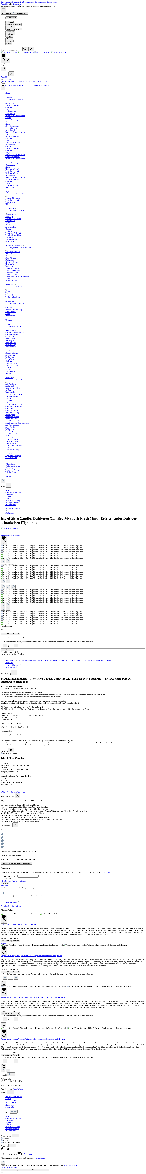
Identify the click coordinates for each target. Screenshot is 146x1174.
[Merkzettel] (3, 66)
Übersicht (4, 81)
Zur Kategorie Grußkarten (14, 303)
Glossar (9, 43)
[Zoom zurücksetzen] (8, 587)
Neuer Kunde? (108, 872)
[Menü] (3, 9)
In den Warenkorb (7, 650)
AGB (7, 490)
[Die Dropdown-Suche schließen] (31, 49)
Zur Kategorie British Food (15, 287)
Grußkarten (10, 34)
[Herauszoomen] (3, 587)
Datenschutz (9, 494)
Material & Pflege (11, 1101)
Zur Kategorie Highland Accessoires (18, 194)
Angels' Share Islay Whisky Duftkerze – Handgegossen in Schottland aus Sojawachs (31, 956)
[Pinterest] (4, 1150)
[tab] (58, 660)
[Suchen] (25, 49)
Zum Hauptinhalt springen (10, 2)
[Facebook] (2, 1150)
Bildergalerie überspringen (10, 535)
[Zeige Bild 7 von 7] (15, 564)
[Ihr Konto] (3, 69)
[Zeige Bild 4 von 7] (9, 564)
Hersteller (9, 41)
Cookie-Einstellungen (13, 492)
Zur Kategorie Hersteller (14, 380)
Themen (9, 39)
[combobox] (11, 50)
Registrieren (17, 4)
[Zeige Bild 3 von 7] (6, 564)
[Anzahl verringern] (5, 645)
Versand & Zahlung (12, 501)
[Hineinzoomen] (13, 587)
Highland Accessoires (13, 24)
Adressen (25, 81)
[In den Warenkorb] (3, 983)
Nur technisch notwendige (10, 1170)
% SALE (9, 36)
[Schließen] (2, 584)
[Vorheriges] (3, 88)
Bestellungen (34, 81)
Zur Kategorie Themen (13, 326)
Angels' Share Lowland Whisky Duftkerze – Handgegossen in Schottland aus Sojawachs (33, 997)
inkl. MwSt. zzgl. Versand (10, 634)
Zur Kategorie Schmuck (14, 99)
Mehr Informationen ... (72, 1165)
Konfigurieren (25, 1170)
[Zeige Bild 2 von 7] (4, 564)
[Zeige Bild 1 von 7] (2, 564)
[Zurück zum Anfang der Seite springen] (3, 1163)
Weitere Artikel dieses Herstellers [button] (13, 792)
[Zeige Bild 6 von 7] (13, 564)
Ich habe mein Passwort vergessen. (13, 881)
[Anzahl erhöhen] (16, 645)
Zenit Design (28, 1154)
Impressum (9, 496)
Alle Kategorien (11, 17)
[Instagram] (7, 1150)
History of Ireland (11, 1103)
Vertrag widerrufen (12, 503)
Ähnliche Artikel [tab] (11, 902)
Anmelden (5, 4)
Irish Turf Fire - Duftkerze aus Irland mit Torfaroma (19, 925)
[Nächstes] (3, 481)
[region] (73, 580)
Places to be (9, 1107)
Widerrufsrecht (10, 505)
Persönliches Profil (15, 81)
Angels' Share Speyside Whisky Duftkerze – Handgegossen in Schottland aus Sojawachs (33, 1039)
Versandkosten (39, 1158)
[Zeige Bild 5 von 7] (11, 564)
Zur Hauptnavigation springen (46, 2)
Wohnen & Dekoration (13, 29)
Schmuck (9, 22)
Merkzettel (43, 81)
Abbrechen (5, 885)
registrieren (9, 79)
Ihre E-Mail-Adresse (9, 876)
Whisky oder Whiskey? (13, 1097)
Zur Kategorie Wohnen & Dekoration (19, 248)
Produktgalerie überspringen (11, 906)
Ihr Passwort (6, 879)
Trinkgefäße (10, 27)
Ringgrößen (9, 1105)
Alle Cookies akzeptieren (40, 1170)
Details (3, 943)
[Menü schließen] (11, 73)
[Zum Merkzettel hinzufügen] (4, 540)
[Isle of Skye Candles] (73, 528)
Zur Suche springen (27, 2)
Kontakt (8, 498)
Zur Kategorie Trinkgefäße (15, 210)
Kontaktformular (19, 1089)
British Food (10, 31)
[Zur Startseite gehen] (34, 52)
